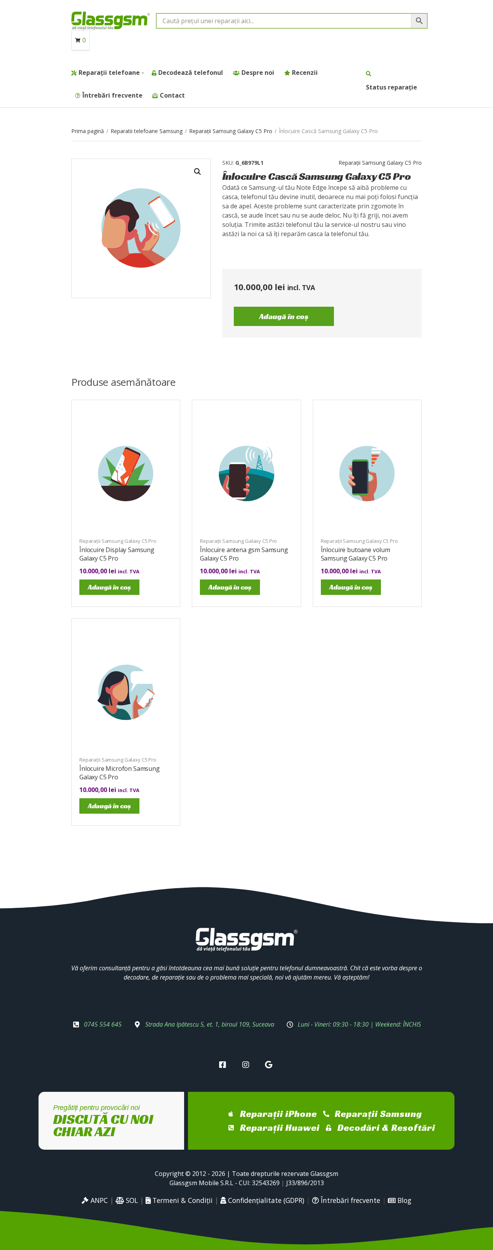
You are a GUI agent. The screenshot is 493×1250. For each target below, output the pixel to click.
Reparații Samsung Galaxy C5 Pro (230, 131)
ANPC (98, 1200)
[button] (198, 172)
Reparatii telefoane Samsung (147, 131)
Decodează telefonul (190, 72)
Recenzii (305, 72)
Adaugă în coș (284, 316)
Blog (403, 1200)
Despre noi (257, 72)
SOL (131, 1200)
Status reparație (391, 87)
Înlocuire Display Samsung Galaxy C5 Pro (116, 554)
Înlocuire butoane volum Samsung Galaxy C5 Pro (355, 554)
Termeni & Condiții (182, 1200)
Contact (172, 95)
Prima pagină (87, 131)
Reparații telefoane (109, 72)
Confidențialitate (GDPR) (265, 1200)
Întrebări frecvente (112, 95)
